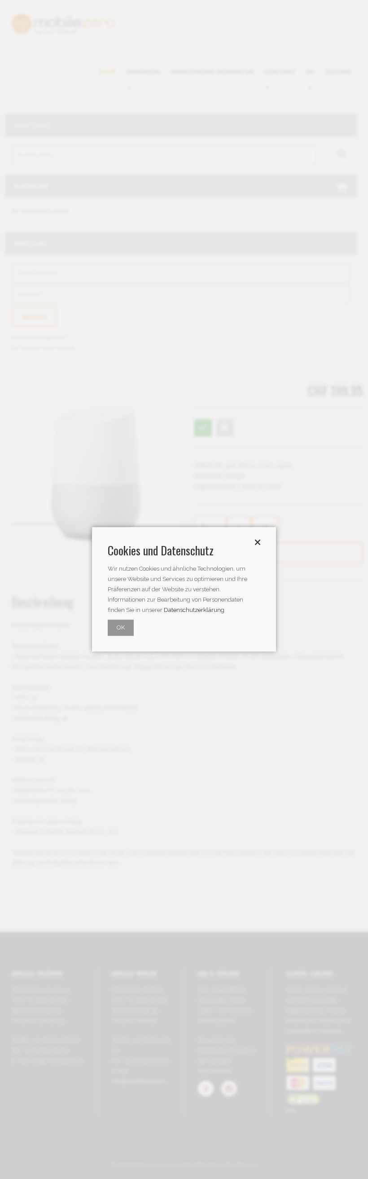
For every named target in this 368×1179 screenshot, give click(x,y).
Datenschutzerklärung (194, 610)
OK (121, 628)
